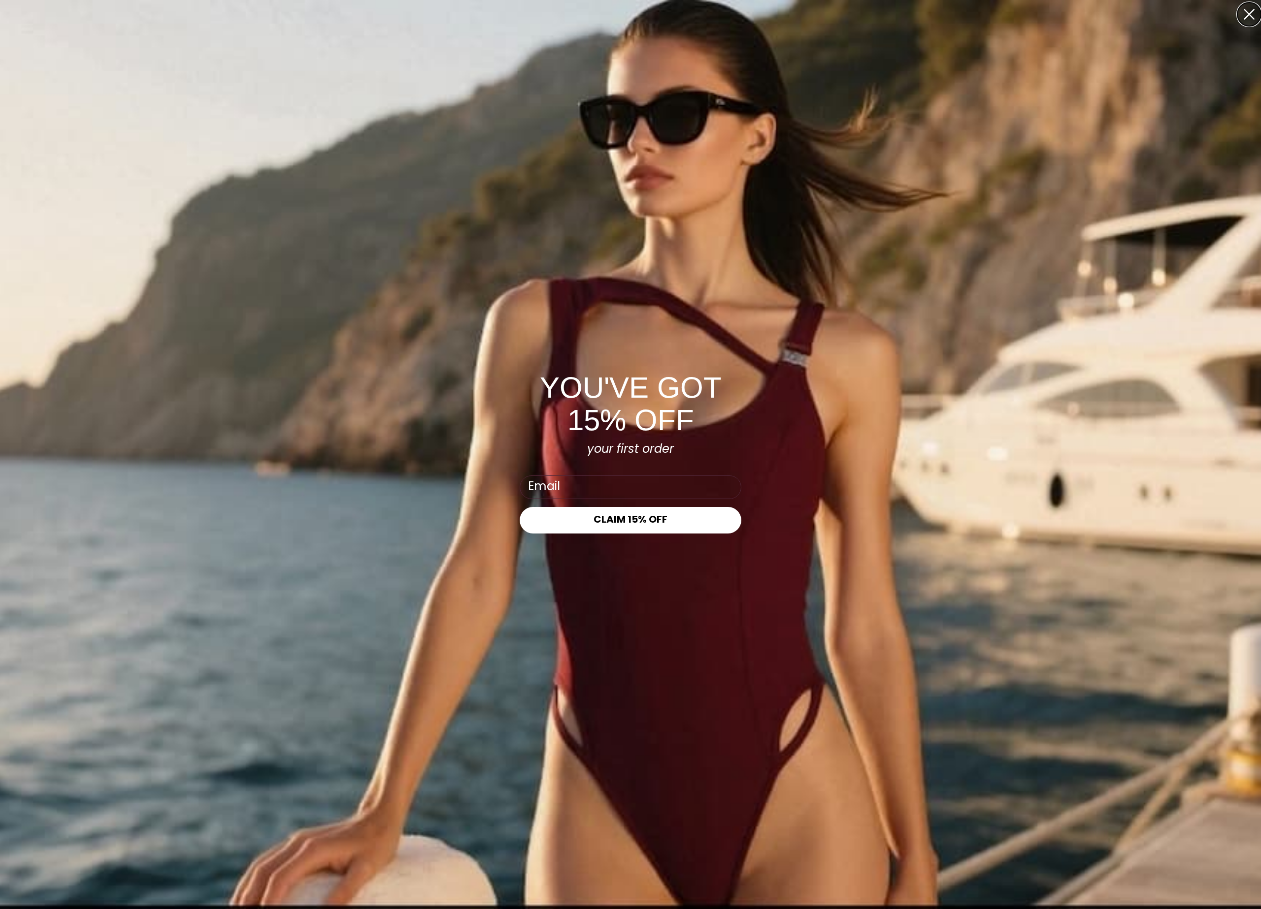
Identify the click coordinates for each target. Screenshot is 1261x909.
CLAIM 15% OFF (630, 520)
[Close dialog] (1249, 14)
